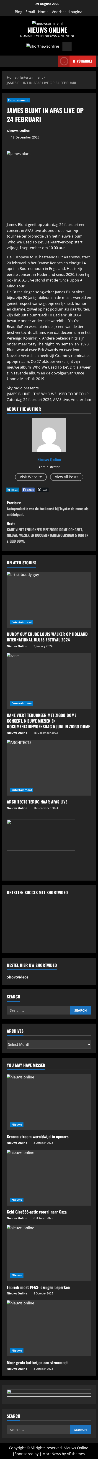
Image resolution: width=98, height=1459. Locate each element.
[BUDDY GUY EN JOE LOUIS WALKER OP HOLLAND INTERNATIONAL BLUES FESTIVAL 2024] (49, 600)
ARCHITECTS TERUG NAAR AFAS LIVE (37, 802)
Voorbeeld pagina (67, 11)
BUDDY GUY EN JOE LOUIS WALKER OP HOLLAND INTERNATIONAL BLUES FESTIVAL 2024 (47, 637)
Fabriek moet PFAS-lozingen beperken (38, 1287)
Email (30, 11)
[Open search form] (53, 61)
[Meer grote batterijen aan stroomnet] (49, 1328)
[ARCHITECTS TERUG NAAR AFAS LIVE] (49, 768)
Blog (18, 11)
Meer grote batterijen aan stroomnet (37, 1362)
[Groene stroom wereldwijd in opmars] (49, 1102)
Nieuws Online (18, 131)
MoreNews (51, 1453)
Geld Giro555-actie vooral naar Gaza (37, 1212)
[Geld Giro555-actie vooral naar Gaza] (49, 1178)
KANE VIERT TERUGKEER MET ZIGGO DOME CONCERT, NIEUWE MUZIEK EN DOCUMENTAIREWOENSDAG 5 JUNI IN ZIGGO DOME (48, 720)
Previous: (47, 508)
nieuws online (47, 29)
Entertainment (18, 100)
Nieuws (17, 1124)
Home (43, 11)
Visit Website (31, 476)
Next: (47, 532)
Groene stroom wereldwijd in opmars (38, 1136)
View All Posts (66, 476)
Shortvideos (17, 977)
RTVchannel (82, 60)
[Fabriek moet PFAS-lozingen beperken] (49, 1253)
